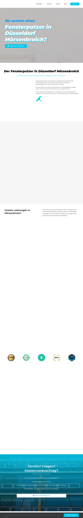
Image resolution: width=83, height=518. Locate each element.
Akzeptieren (71, 515)
